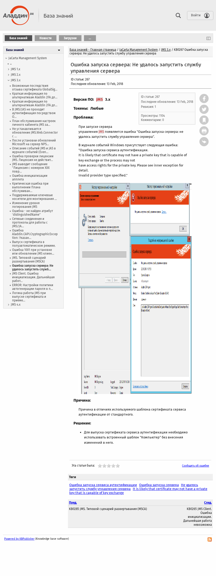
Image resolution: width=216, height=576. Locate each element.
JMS (99, 99)
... (11, 63)
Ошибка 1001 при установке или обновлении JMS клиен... (33, 251)
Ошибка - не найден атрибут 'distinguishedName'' (32, 212)
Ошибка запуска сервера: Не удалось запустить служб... (32, 267)
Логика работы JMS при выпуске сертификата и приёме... (29, 296)
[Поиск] (177, 15)
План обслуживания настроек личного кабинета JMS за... (34, 123)
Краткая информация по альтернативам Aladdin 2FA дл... (34, 95)
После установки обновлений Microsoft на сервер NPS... (34, 142)
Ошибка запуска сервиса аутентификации (103, 485)
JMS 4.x (16, 304)
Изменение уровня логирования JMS (26, 205)
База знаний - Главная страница (93, 50)
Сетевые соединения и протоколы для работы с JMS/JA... (30, 222)
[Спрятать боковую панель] (208, 38)
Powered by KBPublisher (19, 538)
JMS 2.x (16, 75)
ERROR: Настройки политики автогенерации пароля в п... (32, 287)
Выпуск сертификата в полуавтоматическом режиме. (34, 243)
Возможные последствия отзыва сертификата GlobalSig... (34, 87)
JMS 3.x (16, 80)
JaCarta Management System (27, 58)
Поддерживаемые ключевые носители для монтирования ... (34, 197)
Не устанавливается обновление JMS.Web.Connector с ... (35, 132)
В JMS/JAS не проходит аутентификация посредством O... (34, 113)
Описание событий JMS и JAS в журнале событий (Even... (34, 150)
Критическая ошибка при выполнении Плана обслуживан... (30, 187)
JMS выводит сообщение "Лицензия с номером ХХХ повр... (31, 167)
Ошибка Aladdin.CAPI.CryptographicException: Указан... (35, 234)
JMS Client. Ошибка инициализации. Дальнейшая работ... (33, 277)
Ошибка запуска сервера (159, 485)
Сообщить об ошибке (195, 465)
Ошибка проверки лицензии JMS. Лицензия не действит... (32, 158)
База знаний (15, 50)
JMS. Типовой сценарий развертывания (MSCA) (29, 259)
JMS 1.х (15, 69)
